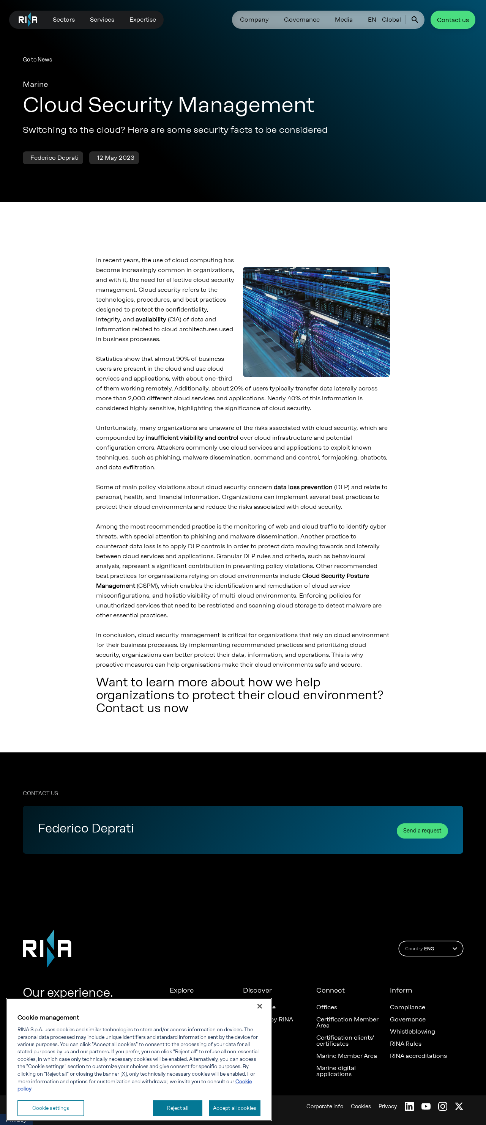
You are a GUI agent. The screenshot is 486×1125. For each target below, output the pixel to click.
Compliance (407, 1007)
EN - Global (384, 19)
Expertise (142, 19)
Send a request (422, 831)
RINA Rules (405, 1044)
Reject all (177, 1108)
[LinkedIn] (409, 1106)
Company (254, 19)
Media (344, 19)
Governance (302, 19)
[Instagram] (442, 1106)
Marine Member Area (346, 1056)
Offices (326, 1007)
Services (102, 19)
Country (419, 948)
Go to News (37, 60)
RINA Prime (259, 1007)
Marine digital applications (336, 1071)
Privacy (388, 1106)
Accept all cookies (234, 1108)
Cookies (361, 1106)
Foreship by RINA (268, 1019)
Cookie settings (50, 1108)
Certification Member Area (347, 1022)
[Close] (259, 1006)
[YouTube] (426, 1106)
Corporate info (324, 1106)
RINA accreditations (418, 1056)
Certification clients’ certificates (345, 1041)
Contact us (453, 20)
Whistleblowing (412, 1032)
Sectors (64, 19)
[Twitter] (459, 1106)
